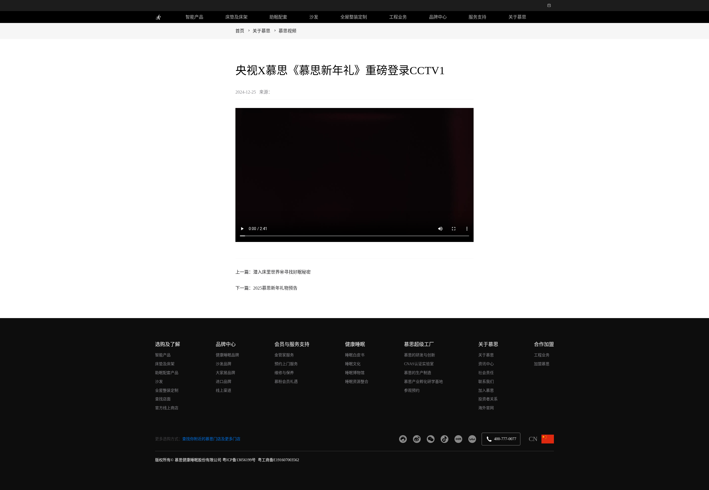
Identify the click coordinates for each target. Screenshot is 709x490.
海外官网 (486, 408)
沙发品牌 (223, 364)
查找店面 (163, 399)
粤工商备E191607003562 (278, 460)
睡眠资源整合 (356, 382)
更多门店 (232, 439)
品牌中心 (438, 17)
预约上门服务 (286, 364)
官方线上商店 (166, 408)
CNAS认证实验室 (419, 364)
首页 (239, 31)
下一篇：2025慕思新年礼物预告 (266, 288)
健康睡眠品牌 (227, 355)
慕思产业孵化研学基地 (423, 382)
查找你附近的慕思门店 (201, 439)
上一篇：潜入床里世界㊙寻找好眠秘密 (273, 272)
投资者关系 (488, 399)
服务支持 (477, 17)
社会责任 (486, 373)
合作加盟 (544, 344)
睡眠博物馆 (354, 373)
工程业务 (398, 17)
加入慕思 (486, 390)
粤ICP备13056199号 (239, 460)
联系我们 (486, 382)
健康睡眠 (355, 344)
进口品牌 (223, 382)
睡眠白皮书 (354, 355)
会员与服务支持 (291, 344)
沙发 (313, 17)
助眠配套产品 (166, 373)
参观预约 (412, 390)
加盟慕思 (541, 364)
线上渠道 (223, 390)
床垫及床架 (236, 17)
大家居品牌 (225, 373)
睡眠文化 (353, 364)
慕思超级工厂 (419, 344)
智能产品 (194, 17)
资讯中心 (486, 364)
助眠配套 (278, 17)
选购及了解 (167, 344)
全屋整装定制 (353, 17)
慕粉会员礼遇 (286, 382)
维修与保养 (284, 373)
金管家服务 (284, 355)
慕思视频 (287, 31)
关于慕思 (517, 17)
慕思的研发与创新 (419, 355)
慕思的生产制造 (417, 373)
